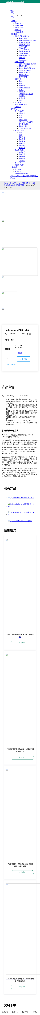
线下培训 (18, 163)
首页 (12, 11)
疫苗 (20, 81)
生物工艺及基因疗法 (22, 36)
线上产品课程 (19, 111)
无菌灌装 (22, 58)
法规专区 (22, 152)
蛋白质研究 (23, 139)
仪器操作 (22, 158)
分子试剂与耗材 (24, 72)
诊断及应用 (19, 25)
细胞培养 (22, 113)
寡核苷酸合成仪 (24, 51)
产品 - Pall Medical (21, 105)
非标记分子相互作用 (26, 122)
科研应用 (22, 92)
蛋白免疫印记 (24, 75)
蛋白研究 (18, 23)
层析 (20, 117)
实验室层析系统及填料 (27, 68)
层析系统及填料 (24, 43)
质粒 (20, 100)
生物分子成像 (24, 124)
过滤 (20, 115)
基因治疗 (22, 145)
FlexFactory (22, 60)
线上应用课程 (19, 130)
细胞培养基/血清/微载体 (27, 40)
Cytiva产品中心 (15, 183)
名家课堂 (22, 154)
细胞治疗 (22, 143)
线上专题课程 (19, 150)
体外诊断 (22, 98)
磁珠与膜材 (23, 77)
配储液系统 (23, 47)
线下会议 (18, 171)
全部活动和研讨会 (21, 174)
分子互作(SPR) (24, 49)
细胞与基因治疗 (24, 88)
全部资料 (18, 107)
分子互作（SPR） (25, 70)
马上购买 (23, 359)
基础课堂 (22, 156)
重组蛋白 (22, 137)
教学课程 (13, 109)
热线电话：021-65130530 (15, 2)
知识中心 (13, 21)
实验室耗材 (26, 183)
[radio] (18, 345)
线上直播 (18, 169)
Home (6, 183)
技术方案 (18, 102)
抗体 (20, 83)
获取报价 (11, 364)
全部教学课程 (19, 165)
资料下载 (13, 34)
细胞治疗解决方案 (25, 56)
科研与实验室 (19, 62)
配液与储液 (23, 120)
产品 (12, 13)
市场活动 (13, 167)
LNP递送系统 (23, 53)
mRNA (21, 90)
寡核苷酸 (22, 85)
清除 (20, 353)
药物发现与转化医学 (26, 94)
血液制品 (22, 96)
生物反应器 (23, 38)
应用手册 (18, 79)
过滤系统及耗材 (24, 45)
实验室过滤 (19, 32)
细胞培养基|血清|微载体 (27, 64)
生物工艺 (18, 30)
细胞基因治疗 (19, 27)
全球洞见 (22, 161)
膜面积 (7, 349)
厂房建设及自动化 (25, 128)
